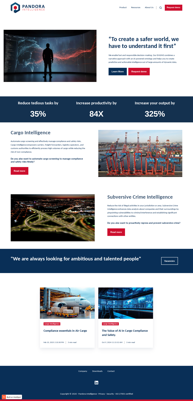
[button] (160, 7)
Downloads (97, 371)
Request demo (173, 7)
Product (123, 7)
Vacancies (169, 261)
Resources (135, 7)
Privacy (101, 394)
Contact (111, 371)
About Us (149, 7)
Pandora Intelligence (87, 394)
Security (110, 394)
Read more (19, 171)
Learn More (118, 71)
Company (82, 371)
